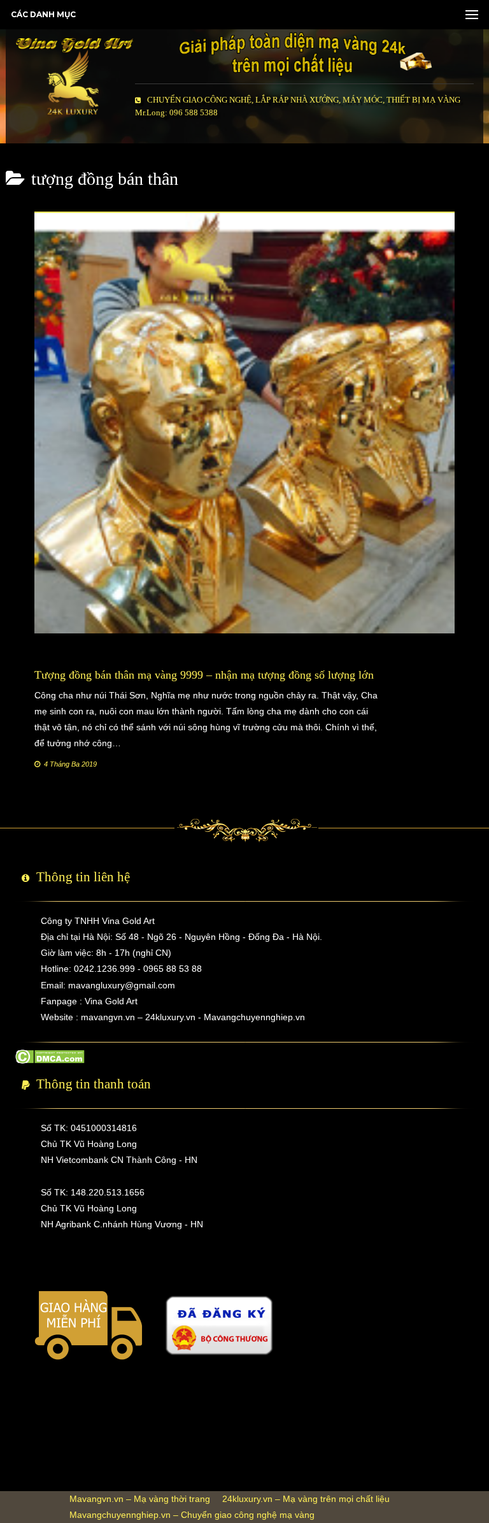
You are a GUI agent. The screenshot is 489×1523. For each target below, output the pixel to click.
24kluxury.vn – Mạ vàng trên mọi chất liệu (306, 1499)
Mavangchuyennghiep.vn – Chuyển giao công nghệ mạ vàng (192, 1515)
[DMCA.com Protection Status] (50, 1055)
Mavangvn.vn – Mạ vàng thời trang (139, 1499)
